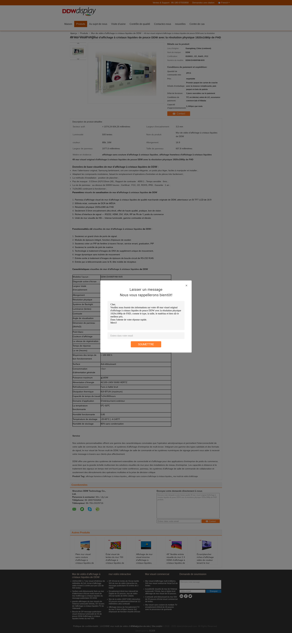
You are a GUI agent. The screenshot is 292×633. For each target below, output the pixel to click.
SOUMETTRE (146, 344)
